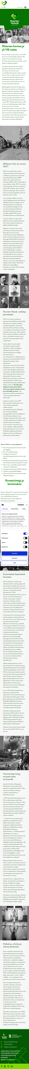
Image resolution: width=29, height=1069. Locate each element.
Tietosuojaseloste (8, 1055)
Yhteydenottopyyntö (9, 1053)
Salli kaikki (14, 553)
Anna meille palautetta (10, 1051)
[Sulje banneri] (26, 504)
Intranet (4, 1057)
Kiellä (14, 562)
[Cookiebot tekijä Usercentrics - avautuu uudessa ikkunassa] (18, 505)
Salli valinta (14, 558)
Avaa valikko (20, 7)
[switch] (25, 538)
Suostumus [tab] (5, 508)
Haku (2, 7)
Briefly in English (8, 1060)
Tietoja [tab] (24, 508)
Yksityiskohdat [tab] (14, 508)
